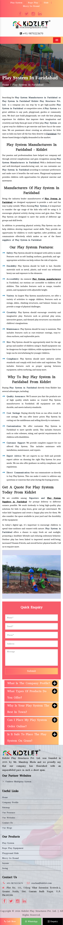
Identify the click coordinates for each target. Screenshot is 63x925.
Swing (5, 868)
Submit (31, 671)
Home (5, 84)
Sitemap (6, 807)
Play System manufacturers (46, 279)
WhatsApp (32, 921)
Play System (16, 2)
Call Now (11, 921)
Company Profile (10, 802)
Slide (46, 2)
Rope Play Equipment (12, 848)
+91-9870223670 (33, 33)
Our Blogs (7, 827)
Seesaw (5, 863)
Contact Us (7, 822)
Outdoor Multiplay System (18, 781)
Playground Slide (10, 853)
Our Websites (8, 817)
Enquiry (54, 921)
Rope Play (33, 2)
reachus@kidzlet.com (33, 27)
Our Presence (8, 812)
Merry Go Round (31, 6)
